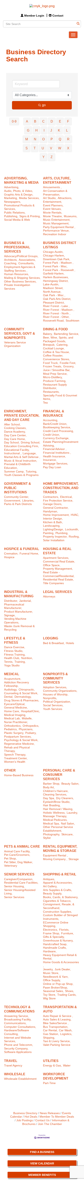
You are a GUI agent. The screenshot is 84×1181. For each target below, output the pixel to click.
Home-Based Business (18, 775)
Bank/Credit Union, (55, 423)
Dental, (8, 696)
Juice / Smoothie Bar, (56, 370)
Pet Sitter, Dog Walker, (18, 862)
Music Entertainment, (56, 219)
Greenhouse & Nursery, (58, 940)
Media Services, (29, 198)
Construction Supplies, (57, 911)
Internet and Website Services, (17, 1039)
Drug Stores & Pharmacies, (21, 700)
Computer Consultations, (20, 1026)
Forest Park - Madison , (58, 262)
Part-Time (49, 1083)
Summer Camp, (14, 471)
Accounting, (50, 420)
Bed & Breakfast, (54, 643)
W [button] (59, 148)
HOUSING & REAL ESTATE (57, 551)
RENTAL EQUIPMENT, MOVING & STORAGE (60, 849)
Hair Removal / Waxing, (58, 809)
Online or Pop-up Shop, (58, 983)
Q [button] (60, 139)
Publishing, (11, 216)
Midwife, (27, 718)
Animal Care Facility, (17, 851)
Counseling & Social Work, (21, 693)
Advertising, (11, 187)
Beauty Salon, (70, 783)
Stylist (47, 837)
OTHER (10, 770)
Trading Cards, (66, 994)
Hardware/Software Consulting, (16, 1032)
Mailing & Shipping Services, (22, 277)
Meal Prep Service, (55, 373)
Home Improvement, (56, 514)
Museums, (70, 216)
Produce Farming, (54, 380)
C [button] (43, 121)
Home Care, (12, 711)
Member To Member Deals (57, 1116)
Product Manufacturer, (18, 611)
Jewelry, (48, 969)
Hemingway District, (56, 280)
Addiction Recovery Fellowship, (16, 684)
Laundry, (72, 812)
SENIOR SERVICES (19, 874)
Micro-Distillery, (53, 377)
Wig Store (49, 998)
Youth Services (52, 709)
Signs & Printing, (30, 216)
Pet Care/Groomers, (17, 854)
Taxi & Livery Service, (57, 1041)
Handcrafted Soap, (55, 944)
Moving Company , (55, 859)
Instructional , (12, 453)
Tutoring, (31, 471)
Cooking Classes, (15, 428)
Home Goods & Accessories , (61, 964)
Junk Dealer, (63, 969)
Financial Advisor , (54, 449)
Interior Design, (53, 518)
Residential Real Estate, (58, 579)
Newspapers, (12, 201)
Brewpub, (49, 344)
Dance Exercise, (14, 647)
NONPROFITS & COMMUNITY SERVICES (55, 678)
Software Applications (18, 1052)
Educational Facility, (17, 449)
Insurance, (50, 459)
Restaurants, (51, 391)
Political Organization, (57, 701)
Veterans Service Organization (15, 344)
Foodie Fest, (68, 362)
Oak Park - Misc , (54, 295)
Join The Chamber (50, 1124)
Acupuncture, (12, 678)
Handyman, (50, 511)
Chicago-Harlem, (54, 255)
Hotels (70, 643)
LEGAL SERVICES (57, 592)
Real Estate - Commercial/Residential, (58, 574)
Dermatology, (23, 696)
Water (67, 1065)
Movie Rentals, (52, 212)
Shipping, (49, 1037)
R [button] (68, 139)
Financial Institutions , (57, 452)
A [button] (27, 121)
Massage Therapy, (55, 816)
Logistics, (66, 1034)
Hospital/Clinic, (30, 711)
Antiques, (49, 879)
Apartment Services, (56, 557)
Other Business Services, (20, 281)
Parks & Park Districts (18, 504)
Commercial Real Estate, (59, 561)
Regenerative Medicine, (19, 743)
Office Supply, (52, 980)
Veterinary (10, 865)
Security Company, (16, 1048)
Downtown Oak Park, (56, 259)
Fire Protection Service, (58, 500)
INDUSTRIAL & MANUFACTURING (18, 594)
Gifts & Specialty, (54, 936)
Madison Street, (53, 288)
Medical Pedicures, (55, 819)
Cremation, (11, 553)
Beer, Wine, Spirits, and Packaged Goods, (58, 339)
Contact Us (42, 1120)
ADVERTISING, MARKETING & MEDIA (21, 180)
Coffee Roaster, (53, 355)
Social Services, (53, 705)
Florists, (64, 929)
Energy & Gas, (52, 1065)
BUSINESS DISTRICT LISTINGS (59, 245)
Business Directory (25, 1113)
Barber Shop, (51, 783)
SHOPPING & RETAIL (59, 874)
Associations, (27, 259)
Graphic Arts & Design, (18, 194)
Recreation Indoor (54, 234)
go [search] (44, 105)
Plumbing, (61, 533)
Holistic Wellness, (54, 812)
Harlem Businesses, (56, 277)
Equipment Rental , (55, 855)
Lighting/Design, (53, 529)
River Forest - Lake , (56, 306)
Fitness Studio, (13, 650)
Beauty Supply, (52, 893)
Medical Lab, (12, 718)
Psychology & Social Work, (21, 740)
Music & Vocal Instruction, (20, 460)
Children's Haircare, (56, 791)
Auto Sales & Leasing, (57, 1019)
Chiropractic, (27, 689)
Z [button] (52, 157)
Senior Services (14, 897)
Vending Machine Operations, (15, 620)
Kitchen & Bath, (53, 522)
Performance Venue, (56, 230)
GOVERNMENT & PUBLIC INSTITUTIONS (17, 488)
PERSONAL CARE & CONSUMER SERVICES (59, 775)
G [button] (28, 130)
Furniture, (67, 933)
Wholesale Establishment (20, 1078)
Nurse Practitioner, (16, 722)
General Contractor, (56, 507)
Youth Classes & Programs (21, 475)
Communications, (15, 1023)
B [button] (35, 121)
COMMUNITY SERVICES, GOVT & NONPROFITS (19, 333)
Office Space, (51, 565)
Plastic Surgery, (14, 732)
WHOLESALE (14, 1074)
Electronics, (50, 929)
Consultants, (26, 263)
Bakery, (48, 333)
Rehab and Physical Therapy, (17, 749)
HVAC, (75, 514)
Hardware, (49, 951)
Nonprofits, (50, 698)
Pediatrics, (11, 729)
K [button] (59, 130)
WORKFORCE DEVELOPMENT (55, 1076)
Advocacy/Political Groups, (21, 256)
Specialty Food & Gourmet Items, (60, 397)
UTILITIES (51, 1061)
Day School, (12, 442)
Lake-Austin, (51, 284)
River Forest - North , (56, 313)
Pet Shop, (10, 858)
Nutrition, (27, 658)
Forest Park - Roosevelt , (59, 270)
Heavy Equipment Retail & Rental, (60, 957)
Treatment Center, (16, 758)
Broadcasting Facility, (17, 1019)
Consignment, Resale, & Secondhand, (58, 906)
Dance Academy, (15, 431)
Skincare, (67, 834)
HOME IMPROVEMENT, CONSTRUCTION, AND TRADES (60, 488)
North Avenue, (52, 291)
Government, (12, 500)
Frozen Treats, (52, 366)
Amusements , (52, 187)
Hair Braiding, (52, 805)
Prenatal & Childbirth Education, (17, 466)
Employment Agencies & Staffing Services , (19, 268)
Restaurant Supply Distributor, (55, 386)
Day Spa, (49, 798)
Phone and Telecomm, (18, 1044)
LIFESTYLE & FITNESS (14, 640)
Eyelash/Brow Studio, (56, 801)
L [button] (67, 130)
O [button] (43, 139)
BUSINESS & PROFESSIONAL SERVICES (17, 247)
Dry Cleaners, (65, 798)
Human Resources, (16, 274)
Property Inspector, (55, 536)
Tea (45, 402)
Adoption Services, (55, 687)
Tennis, (8, 661)
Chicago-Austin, (53, 251)
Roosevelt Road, (53, 320)
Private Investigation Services (17, 286)
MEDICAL (11, 674)
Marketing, (11, 198)
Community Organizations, (60, 690)
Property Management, (58, 568)
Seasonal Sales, (53, 991)
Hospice (9, 557)
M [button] (26, 139)
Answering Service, (16, 1016)
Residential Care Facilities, (21, 882)
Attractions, (65, 198)
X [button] (68, 148)
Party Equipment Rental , (59, 227)
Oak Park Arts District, (57, 298)
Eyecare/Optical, (14, 704)
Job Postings (24, 1120)
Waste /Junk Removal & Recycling (19, 628)
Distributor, (11, 600)
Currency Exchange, (56, 438)
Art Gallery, (50, 886)
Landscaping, (51, 525)
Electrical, (66, 496)
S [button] (26, 148)
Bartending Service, (66, 333)
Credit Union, (51, 434)
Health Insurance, (54, 456)
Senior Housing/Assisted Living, (19, 892)
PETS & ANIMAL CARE (22, 846)
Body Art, (49, 787)
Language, (29, 453)
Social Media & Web (17, 219)
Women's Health (14, 761)
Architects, (11, 259)
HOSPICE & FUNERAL (21, 549)
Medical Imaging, (15, 714)
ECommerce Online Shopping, (55, 924)
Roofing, (74, 536)
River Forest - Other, (56, 316)
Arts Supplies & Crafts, (57, 890)
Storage (74, 859)
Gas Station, (51, 1034)
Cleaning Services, (55, 794)
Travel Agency (13, 1065)
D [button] (52, 121)
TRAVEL (10, 1061)
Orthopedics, (31, 725)
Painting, (48, 533)
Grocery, (68, 366)
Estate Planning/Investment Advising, (60, 443)
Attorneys (49, 596)
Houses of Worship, (55, 694)
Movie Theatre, (53, 216)
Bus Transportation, (55, 1026)
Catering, (62, 344)
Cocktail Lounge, (54, 348)
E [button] (60, 121)
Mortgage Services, (55, 463)
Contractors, (51, 496)
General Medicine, (16, 707)
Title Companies (53, 583)
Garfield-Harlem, (53, 273)
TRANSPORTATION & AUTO (60, 1009)
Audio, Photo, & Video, (18, 190)
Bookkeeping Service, (57, 427)
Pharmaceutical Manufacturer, (14, 606)
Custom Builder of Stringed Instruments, (60, 917)
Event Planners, (53, 205)
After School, (12, 424)
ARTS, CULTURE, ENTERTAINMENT (57, 180)
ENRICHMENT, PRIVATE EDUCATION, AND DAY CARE (21, 415)
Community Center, (16, 496)
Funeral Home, (29, 553)
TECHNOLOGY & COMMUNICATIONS (19, 1009)
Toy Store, (49, 994)
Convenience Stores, (56, 359)
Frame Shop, (51, 933)
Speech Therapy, (15, 754)
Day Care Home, (15, 439)
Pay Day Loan (52, 467)
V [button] (51, 148)
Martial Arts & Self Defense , (22, 457)
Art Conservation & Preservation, (55, 192)
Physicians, (26, 729)
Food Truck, (51, 362)
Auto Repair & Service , (58, 1016)
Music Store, (51, 973)
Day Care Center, (15, 435)
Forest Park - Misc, (55, 266)
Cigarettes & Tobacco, (57, 900)
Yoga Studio (12, 665)
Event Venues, (52, 208)
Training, (20, 661)
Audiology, (10, 689)
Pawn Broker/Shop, (55, 987)
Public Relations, (14, 212)
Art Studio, (49, 198)
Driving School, (30, 442)
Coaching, (10, 263)
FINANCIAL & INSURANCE (53, 413)
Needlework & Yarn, (56, 976)
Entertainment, (52, 201)
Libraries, (28, 500)
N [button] (35, 139)
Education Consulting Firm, (21, 446)
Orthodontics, (12, 725)
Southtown (72, 320)
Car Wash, (65, 1030)
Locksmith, (72, 529)
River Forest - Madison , (58, 309)
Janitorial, (25, 600)
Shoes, (69, 991)
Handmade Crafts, (55, 947)
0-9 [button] (14, 121)
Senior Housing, (14, 886)
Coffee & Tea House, (56, 352)
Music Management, (56, 223)
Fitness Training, (14, 654)
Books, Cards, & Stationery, (60, 897)
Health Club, (12, 658)
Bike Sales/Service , (56, 1023)
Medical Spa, (51, 823)
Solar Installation (53, 540)
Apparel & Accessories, (58, 882)
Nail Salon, (68, 823)
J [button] (51, 130)
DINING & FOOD (55, 329)
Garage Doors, (52, 504)
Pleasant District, (54, 302)
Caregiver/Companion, (18, 879)
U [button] (43, 148)
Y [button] (43, 157)
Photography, (51, 834)
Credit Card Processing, (58, 431)
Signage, (9, 615)
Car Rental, (50, 1030)
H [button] (36, 130)
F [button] (68, 121)
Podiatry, (30, 732)
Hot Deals (30, 1116)
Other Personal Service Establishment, (58, 829)
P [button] (52, 139)
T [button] (35, 148)
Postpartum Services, (18, 736)
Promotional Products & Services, (19, 207)
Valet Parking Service (56, 1044)
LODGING (50, 638)
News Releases (50, 1113)
